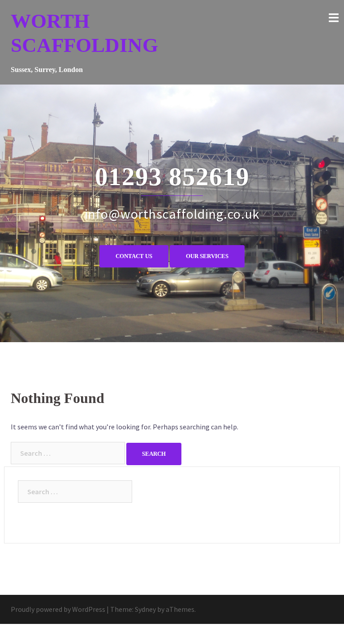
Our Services (207, 256)
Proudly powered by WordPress (58, 609)
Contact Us (134, 256)
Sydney (145, 609)
